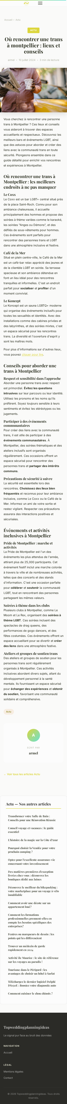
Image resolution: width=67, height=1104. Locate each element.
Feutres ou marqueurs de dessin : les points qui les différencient (31, 936)
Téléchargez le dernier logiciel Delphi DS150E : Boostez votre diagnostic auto (32, 983)
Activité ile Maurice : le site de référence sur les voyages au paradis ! (33, 959)
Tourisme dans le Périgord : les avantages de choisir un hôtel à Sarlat (31, 971)
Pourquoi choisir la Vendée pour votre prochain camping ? (31, 850)
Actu (18, 19)
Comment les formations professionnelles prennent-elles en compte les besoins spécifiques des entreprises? (30, 920)
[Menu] (40, 3)
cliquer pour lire (32, 354)
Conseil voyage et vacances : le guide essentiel (31, 830)
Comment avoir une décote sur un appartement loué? (29, 905)
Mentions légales (13, 1071)
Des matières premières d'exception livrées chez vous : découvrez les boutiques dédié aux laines (30, 875)
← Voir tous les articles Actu (22, 774)
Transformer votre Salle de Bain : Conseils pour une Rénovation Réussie (32, 818)
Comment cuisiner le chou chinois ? (30, 993)
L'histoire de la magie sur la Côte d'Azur (33, 840)
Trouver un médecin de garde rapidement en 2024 (26, 948)
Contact (8, 1077)
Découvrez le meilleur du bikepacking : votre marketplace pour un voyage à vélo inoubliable (33, 891)
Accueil (8, 19)
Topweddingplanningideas (26, 1027)
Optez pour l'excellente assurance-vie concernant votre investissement (31, 861)
